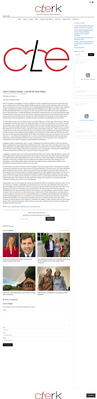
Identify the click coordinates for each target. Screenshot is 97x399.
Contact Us (75, 19)
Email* (4, 332)
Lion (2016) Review (79, 47)
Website (4, 337)
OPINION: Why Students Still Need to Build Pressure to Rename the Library (84, 43)
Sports (36, 19)
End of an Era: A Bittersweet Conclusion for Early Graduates (52, 293)
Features (25, 19)
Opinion (31, 19)
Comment (5, 310)
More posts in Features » (65, 230)
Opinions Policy (66, 19)
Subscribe (50, 218)
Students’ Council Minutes (46, 19)
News (19, 19)
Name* (4, 327)
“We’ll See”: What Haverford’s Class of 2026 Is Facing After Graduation (19, 293)
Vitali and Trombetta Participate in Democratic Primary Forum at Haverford (17, 260)
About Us (57, 19)
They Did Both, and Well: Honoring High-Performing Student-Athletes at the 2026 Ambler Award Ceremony (53, 261)
